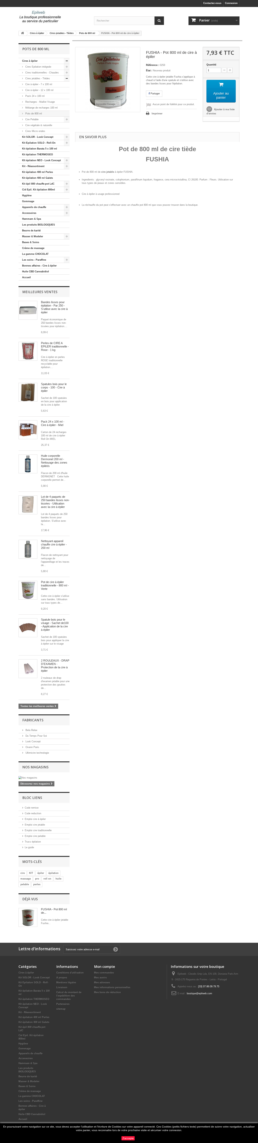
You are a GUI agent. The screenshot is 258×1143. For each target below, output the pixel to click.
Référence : (152, 65)
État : (149, 70)
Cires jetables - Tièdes (37, 78)
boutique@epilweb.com (199, 993)
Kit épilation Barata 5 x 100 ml (39, 148)
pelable (24, 884)
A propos (61, 977)
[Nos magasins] (44, 777)
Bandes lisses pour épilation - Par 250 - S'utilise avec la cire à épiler (54, 307)
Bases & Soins (30, 242)
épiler (40, 873)
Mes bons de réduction (107, 992)
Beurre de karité (31, 230)
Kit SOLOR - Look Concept (37, 137)
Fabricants (32, 720)
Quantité (211, 64)
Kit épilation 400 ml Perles (37, 172)
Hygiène (27, 195)
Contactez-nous (212, 3)
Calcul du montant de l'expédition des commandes (68, 996)
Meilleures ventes (39, 292)
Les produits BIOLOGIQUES (38, 224)
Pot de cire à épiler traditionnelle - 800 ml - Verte (55, 585)
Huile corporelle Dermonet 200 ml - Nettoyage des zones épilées (54, 461)
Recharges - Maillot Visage (40, 101)
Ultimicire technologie (37, 752)
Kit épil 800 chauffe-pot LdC (38, 183)
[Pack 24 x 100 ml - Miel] (28, 429)
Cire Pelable (32, 119)
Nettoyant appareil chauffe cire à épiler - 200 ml (54, 544)
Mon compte (104, 966)
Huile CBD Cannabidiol (35, 271)
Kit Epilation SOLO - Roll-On (39, 142)
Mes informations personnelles (112, 987)
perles (36, 884)
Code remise (32, 807)
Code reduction (33, 813)
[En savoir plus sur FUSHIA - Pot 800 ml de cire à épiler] (28, 917)
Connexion (231, 3)
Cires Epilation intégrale (38, 66)
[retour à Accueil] (22, 33)
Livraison (61, 987)
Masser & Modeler (32, 236)
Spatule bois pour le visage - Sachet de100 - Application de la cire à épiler (55, 624)
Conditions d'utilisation (70, 972)
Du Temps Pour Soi (36, 735)
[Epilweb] (53, 17)
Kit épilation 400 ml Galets (37, 177)
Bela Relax (31, 730)
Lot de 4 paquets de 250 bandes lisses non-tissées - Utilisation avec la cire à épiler (55, 501)
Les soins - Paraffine (34, 259)
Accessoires (29, 213)
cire (22, 873)
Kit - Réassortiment (33, 166)
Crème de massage (33, 248)
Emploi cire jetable (35, 824)
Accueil (26, 277)
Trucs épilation (33, 841)
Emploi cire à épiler (35, 819)
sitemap (61, 1008)
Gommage (28, 201)
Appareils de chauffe (34, 207)
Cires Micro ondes (35, 131)
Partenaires (63, 1004)
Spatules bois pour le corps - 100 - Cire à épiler (54, 387)
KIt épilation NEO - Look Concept (41, 160)
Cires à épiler (30, 60)
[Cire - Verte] (28, 590)
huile (58, 878)
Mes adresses (102, 982)
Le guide (29, 847)
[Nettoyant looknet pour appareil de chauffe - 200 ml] (28, 549)
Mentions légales (66, 982)
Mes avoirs (100, 977)
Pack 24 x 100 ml (35, 96)
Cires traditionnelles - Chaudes (42, 72)
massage (25, 878)
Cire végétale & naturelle (38, 125)
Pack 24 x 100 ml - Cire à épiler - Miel (52, 423)
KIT (31, 873)
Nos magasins (35, 767)
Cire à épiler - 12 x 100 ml (39, 90)
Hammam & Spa (31, 218)
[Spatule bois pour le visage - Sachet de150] (28, 627)
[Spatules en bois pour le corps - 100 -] (28, 392)
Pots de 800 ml (33, 113)
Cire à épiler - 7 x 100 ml (38, 84)
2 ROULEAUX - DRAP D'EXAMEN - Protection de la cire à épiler (55, 665)
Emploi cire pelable (35, 836)
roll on (47, 878)
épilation (53, 873)
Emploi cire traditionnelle (38, 830)
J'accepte (128, 1138)
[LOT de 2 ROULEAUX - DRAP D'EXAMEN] (28, 668)
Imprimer (157, 113)
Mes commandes (104, 972)
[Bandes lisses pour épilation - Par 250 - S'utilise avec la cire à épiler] (28, 310)
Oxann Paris (32, 747)
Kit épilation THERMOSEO (37, 154)
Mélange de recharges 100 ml (41, 107)
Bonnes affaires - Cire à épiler (39, 265)
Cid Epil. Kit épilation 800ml (38, 189)
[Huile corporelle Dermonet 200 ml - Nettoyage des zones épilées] (28, 463)
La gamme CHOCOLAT (35, 254)
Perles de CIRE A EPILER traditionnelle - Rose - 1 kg (55, 346)
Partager (155, 93)
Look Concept (33, 741)
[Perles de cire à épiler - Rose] (28, 351)
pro (37, 878)
